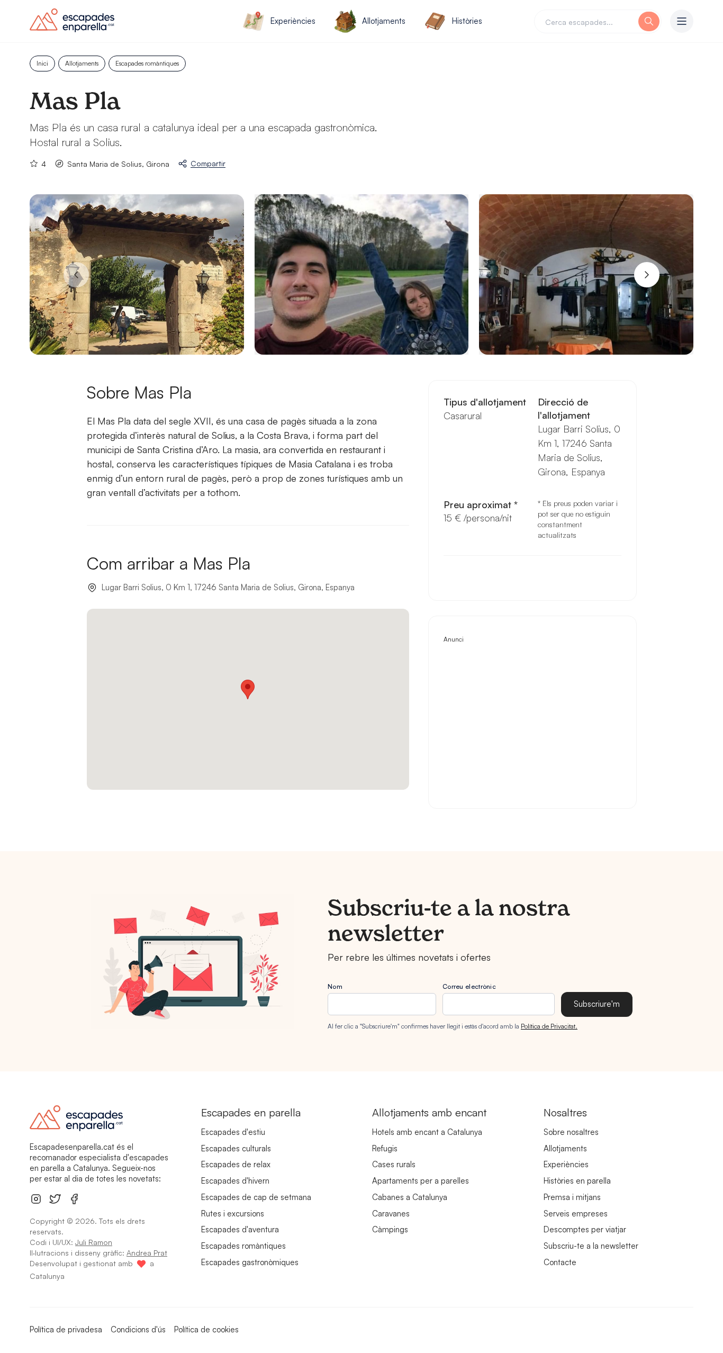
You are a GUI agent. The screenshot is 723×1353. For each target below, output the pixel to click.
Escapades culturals (236, 1148)
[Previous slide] (76, 274)
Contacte (560, 1262)
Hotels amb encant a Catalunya (427, 1132)
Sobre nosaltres (571, 1132)
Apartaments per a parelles (420, 1181)
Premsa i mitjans (572, 1197)
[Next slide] (646, 274)
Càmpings (390, 1229)
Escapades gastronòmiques (250, 1262)
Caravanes (391, 1213)
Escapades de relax (235, 1164)
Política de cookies (206, 1329)
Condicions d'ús (138, 1329)
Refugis (384, 1148)
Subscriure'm (597, 1004)
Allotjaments (383, 21)
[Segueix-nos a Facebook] (74, 1199)
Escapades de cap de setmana (256, 1197)
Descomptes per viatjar (585, 1229)
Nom (335, 986)
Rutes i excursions (232, 1213)
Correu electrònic (469, 986)
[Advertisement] (532, 719)
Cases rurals (393, 1164)
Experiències (292, 21)
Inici (42, 63)
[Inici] (109, 21)
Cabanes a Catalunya (409, 1197)
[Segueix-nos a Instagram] (36, 1199)
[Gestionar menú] (681, 21)
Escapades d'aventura (240, 1229)
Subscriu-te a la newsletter (591, 1246)
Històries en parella (577, 1181)
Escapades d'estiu (233, 1132)
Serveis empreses (576, 1213)
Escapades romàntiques (147, 63)
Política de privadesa (66, 1329)
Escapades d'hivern (235, 1181)
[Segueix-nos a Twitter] (55, 1199)
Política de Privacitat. (549, 1026)
